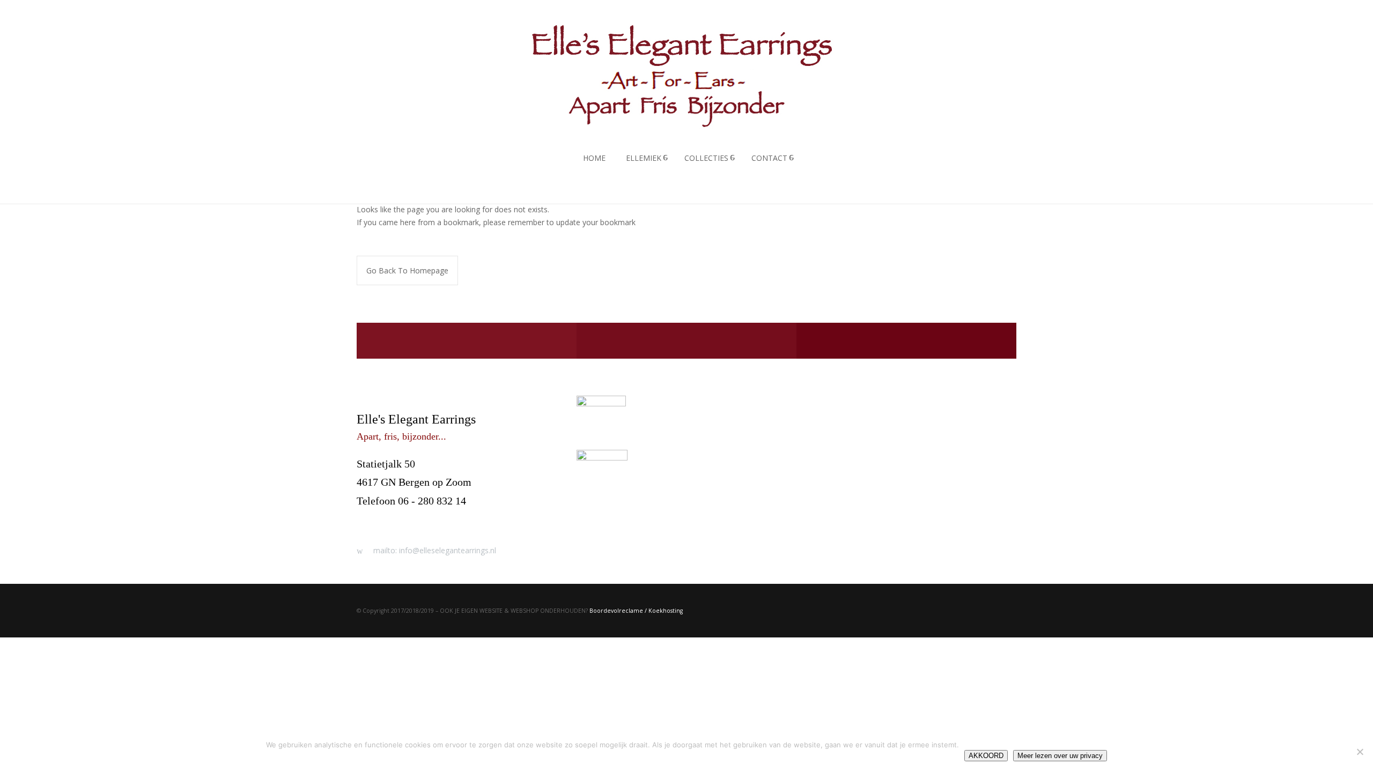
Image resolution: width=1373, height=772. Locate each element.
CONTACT (769, 158)
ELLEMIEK (643, 158)
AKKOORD (986, 756)
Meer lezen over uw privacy (1060, 756)
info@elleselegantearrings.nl (420, 519)
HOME (594, 158)
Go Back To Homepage (407, 270)
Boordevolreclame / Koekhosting (636, 610)
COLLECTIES (706, 158)
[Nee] (1359, 751)
